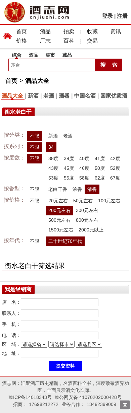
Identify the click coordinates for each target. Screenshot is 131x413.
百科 (68, 41)
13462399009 (101, 404)
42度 (115, 158)
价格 (21, 41)
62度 (100, 178)
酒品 (45, 31)
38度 (53, 158)
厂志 (45, 41)
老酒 (48, 95)
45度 (69, 168)
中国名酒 (85, 95)
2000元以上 (91, 229)
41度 (100, 158)
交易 (92, 41)
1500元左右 (60, 229)
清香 (92, 189)
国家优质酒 (113, 95)
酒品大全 (37, 80)
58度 (84, 178)
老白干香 (57, 189)
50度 (100, 168)
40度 (84, 158)
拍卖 (68, 31)
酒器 (64, 95)
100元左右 (109, 200)
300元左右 (87, 210)
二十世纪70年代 (65, 241)
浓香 (77, 189)
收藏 (92, 31)
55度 (69, 178)
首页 (21, 31)
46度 (84, 168)
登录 (107, 16)
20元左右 (58, 200)
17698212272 (43, 404)
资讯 (115, 31)
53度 (53, 178)
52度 (115, 168)
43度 (53, 168)
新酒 (33, 95)
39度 (69, 158)
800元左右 (87, 220)
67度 (115, 178)
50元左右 (83, 200)
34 (51, 147)
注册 (122, 16)
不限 (34, 135)
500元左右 (59, 220)
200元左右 (59, 210)
